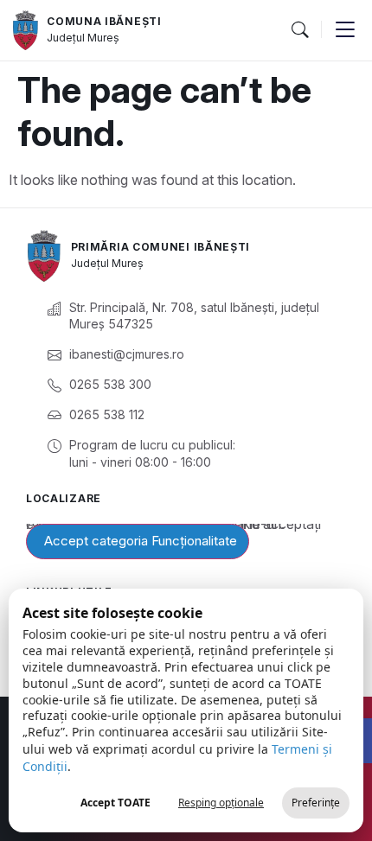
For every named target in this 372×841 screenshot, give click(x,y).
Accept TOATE (115, 802)
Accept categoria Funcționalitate (140, 540)
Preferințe (316, 802)
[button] (299, 30)
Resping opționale (221, 802)
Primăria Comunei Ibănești (161, 246)
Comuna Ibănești (104, 21)
